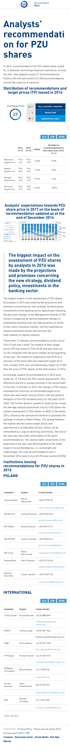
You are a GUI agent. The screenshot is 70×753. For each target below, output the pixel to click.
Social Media (41, 737)
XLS (44, 136)
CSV (52, 136)
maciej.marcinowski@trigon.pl (52, 553)
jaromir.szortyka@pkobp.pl (51, 545)
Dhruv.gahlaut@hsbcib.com (48, 649)
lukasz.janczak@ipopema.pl (51, 582)
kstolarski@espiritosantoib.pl (52, 566)
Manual (7, 741)
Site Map (54, 737)
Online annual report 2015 (47, 728)
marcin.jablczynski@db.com (51, 507)
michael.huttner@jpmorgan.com (50, 662)
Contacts (8, 737)
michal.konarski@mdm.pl (50, 532)
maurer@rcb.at (42, 677)
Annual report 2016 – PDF (16, 733)
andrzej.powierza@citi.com (51, 520)
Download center (24, 737)
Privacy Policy (25, 728)
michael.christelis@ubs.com (48, 707)
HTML (62, 136)
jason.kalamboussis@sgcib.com (50, 692)
